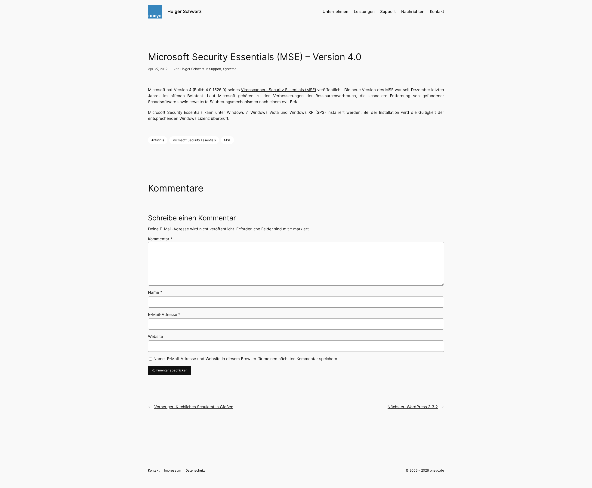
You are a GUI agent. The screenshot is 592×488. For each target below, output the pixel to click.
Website (155, 336)
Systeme (229, 69)
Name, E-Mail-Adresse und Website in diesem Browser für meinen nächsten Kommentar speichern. (246, 358)
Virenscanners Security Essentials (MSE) (278, 89)
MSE (227, 140)
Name (155, 292)
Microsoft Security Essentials (194, 140)
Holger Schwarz (184, 11)
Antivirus (157, 140)
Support (215, 69)
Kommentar (160, 239)
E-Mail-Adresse (164, 314)
